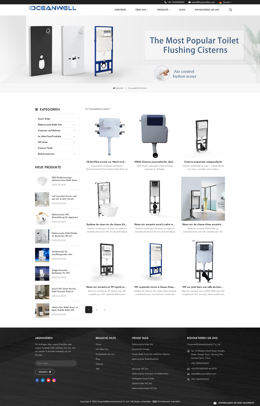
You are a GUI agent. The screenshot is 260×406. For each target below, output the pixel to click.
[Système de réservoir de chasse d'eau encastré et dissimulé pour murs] (107, 199)
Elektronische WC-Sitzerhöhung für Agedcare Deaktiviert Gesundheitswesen (65, 216)
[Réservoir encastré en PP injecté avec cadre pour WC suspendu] (107, 261)
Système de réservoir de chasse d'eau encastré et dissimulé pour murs (107, 224)
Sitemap (99, 363)
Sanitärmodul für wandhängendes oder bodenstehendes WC (62, 253)
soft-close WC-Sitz (140, 368)
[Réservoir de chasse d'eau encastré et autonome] (203, 199)
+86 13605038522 (176, 2)
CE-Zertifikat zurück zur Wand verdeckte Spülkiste (107, 161)
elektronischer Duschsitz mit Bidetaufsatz (150, 373)
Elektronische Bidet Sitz (50, 124)
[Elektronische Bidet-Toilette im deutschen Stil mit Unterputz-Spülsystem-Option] (42, 236)
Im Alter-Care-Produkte (49, 136)
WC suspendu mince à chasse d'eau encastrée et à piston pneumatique (155, 287)
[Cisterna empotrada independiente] (203, 136)
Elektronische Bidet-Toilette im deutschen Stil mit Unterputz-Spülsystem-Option (64, 234)
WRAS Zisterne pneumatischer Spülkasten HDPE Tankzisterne (155, 161)
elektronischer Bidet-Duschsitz (145, 359)
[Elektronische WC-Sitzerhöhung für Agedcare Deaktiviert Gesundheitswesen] (42, 218)
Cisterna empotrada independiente (203, 161)
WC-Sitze (42, 142)
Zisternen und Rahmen (49, 130)
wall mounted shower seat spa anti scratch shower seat (64, 197)
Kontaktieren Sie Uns (207, 9)
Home (98, 344)
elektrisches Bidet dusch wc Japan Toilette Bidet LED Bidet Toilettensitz (65, 308)
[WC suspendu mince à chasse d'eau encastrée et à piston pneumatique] (155, 261)
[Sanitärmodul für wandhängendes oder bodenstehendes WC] (42, 255)
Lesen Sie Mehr (59, 184)
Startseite (120, 9)
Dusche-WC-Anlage (141, 349)
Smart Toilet (44, 118)
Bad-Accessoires (46, 153)
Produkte (162, 9)
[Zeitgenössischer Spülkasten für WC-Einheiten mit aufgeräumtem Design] (42, 273)
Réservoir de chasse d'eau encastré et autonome (203, 224)
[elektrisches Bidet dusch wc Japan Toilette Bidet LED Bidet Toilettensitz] (42, 310)
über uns (140, 9)
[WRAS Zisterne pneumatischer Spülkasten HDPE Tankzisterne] (155, 136)
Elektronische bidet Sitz (142, 344)
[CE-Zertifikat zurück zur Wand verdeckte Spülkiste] (107, 136)
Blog (182, 9)
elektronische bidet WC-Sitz (144, 388)
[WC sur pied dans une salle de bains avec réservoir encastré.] (203, 261)
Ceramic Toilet (45, 148)
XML (98, 368)
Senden (43, 372)
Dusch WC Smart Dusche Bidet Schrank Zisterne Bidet (64, 290)
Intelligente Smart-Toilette (143, 378)
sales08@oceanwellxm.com (203, 2)
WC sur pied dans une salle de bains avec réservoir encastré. (203, 287)
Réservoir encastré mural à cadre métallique (155, 224)
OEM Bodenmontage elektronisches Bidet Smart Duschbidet (64, 179)
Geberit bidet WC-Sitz (142, 383)
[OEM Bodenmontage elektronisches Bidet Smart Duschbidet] (42, 181)
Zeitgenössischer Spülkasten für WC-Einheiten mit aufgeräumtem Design (62, 271)
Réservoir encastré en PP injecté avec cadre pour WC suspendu (107, 287)
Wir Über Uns (102, 349)
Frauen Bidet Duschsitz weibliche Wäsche (151, 354)
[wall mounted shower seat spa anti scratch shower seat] (42, 199)
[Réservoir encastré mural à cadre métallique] (155, 199)
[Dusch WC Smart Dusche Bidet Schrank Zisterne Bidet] (42, 292)
